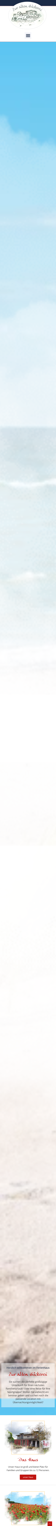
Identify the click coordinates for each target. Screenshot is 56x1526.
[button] (28, 35)
